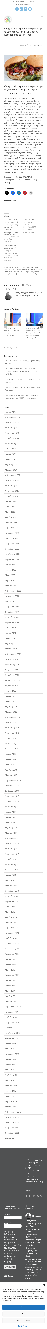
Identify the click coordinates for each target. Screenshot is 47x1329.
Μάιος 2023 (10, 512)
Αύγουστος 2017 (12, 870)
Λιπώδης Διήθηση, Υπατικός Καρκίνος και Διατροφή (33, 1261)
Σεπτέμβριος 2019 (12, 743)
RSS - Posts (8, 1276)
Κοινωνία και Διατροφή (11, 272)
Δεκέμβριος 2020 (12, 664)
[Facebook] (26, 1196)
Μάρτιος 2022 (11, 585)
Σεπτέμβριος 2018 (12, 806)
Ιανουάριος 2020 (12, 722)
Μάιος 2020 (10, 701)
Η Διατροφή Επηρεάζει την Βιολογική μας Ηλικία (31, 1252)
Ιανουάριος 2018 (12, 843)
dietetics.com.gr (36, 1181)
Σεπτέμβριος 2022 (12, 554)
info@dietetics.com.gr (23, 4)
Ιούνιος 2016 (10, 906)
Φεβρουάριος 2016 (13, 927)
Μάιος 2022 (10, 575)
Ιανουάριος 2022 (12, 596)
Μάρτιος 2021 (11, 649)
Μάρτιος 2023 (11, 522)
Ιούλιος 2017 (10, 875)
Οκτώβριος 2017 (12, 859)
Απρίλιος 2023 (11, 517)
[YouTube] (38, 1196)
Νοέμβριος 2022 (12, 543)
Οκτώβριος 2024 (12, 438)
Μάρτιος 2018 (11, 833)
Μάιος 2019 (10, 764)
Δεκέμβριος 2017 (12, 848)
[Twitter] (34, 1196)
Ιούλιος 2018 (10, 812)
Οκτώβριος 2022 (12, 549)
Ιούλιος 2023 (10, 501)
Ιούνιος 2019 (10, 759)
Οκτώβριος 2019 (12, 738)
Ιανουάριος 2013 (12, 1054)
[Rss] (41, 1196)
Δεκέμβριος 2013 (12, 1017)
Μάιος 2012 (10, 1070)
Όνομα (7, 1214)
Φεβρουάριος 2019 (13, 780)
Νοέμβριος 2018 (12, 796)
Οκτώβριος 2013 (12, 1027)
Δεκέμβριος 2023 (12, 485)
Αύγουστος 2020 (12, 685)
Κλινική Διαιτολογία (36, 269)
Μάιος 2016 (10, 912)
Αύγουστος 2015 (12, 954)
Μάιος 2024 (10, 459)
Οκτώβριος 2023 (12, 496)
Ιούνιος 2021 (10, 633)
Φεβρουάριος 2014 (13, 1006)
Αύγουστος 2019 (12, 749)
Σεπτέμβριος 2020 (12, 680)
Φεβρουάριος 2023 (13, 528)
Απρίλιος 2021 (11, 643)
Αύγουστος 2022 (12, 559)
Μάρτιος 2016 (11, 922)
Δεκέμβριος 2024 (12, 427)
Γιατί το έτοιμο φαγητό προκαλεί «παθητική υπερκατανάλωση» (11, 249)
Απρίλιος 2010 (11, 1101)
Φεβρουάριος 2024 (13, 475)
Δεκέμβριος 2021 (12, 601)
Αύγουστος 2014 (12, 975)
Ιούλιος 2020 (10, 691)
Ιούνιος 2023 (10, 506)
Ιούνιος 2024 (10, 454)
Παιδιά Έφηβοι (25, 272)
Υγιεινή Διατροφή (9, 274)
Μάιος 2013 (10, 1048)
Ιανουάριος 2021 (12, 659)
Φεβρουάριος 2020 (13, 717)
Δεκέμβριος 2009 (12, 1122)
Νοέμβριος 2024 (12, 433)
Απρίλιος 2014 (11, 996)
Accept (23, 1307)
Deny (23, 1314)
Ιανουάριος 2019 (12, 785)
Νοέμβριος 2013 (12, 1022)
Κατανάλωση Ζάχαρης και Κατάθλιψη (29, 222)
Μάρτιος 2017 (11, 885)
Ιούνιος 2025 (10, 412)
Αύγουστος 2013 (12, 1038)
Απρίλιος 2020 (11, 706)
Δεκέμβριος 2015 (12, 938)
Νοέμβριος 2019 (12, 733)
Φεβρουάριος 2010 (13, 1112)
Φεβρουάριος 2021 (13, 654)
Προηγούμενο (26, 45)
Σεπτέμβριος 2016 (12, 896)
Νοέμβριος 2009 (12, 1127)
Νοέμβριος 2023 (12, 491)
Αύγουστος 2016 (12, 901)
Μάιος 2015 (10, 970)
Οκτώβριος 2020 (12, 675)
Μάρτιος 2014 (11, 1001)
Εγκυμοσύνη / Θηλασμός (21, 269)
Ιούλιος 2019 (10, 754)
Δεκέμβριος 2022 (12, 538)
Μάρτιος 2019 (11, 775)
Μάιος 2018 (10, 822)
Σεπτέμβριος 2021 (12, 617)
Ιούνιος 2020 (10, 696)
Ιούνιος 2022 (10, 570)
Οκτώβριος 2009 (12, 1133)
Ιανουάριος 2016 (12, 933)
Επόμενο (38, 45)
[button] (43, 1285)
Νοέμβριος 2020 (12, 670)
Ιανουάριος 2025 (12, 422)
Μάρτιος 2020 (11, 712)
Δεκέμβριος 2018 (12, 791)
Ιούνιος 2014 (10, 985)
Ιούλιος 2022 (10, 564)
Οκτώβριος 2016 (12, 891)
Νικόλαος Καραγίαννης (13, 267)
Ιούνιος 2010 (10, 1091)
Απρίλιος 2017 (11, 880)
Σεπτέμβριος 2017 (12, 864)
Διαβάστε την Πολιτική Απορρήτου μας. (11, 1259)
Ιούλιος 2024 (10, 449)
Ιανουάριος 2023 (12, 533)
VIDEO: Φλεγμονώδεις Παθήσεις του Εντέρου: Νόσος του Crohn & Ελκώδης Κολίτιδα (34, 331)
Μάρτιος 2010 (11, 1106)
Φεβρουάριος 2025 (13, 417)
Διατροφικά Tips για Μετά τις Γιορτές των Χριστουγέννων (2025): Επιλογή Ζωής (34, 1272)
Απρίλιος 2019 (11, 770)
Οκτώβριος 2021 (12, 612)
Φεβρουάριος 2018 (13, 838)
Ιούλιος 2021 (10, 627)
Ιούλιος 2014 (10, 980)
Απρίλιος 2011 (11, 1080)
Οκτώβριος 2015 (12, 943)
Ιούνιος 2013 (10, 1043)
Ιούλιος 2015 (10, 959)
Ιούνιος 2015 (10, 964)
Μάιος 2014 (10, 991)
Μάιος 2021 (10, 638)
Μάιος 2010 (10, 1096)
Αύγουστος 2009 (12, 1138)
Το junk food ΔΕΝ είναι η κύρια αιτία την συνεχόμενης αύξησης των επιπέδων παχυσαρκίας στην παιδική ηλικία (11, 227)
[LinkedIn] (30, 1196)
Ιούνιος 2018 (10, 817)
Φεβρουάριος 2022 (13, 591)
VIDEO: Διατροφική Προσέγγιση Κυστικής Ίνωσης (11, 330)
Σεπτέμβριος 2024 (12, 443)
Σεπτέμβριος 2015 (12, 949)
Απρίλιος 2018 (11, 827)
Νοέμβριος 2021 (12, 606)
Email (7, 1223)
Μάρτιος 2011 (11, 1085)
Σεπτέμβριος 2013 (12, 1033)
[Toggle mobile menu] (42, 17)
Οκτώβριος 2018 (12, 801)
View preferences (23, 1320)
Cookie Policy (22, 1326)
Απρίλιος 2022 (11, 580)
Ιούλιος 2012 (10, 1059)
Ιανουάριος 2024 (12, 480)
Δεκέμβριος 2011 (12, 1075)
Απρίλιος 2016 (11, 917)
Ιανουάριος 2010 (12, 1117)
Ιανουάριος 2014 (12, 1012)
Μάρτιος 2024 (11, 470)
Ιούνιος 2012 (10, 1064)
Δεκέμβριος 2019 (12, 728)
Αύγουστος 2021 (12, 622)
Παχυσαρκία (35, 272)
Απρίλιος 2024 (11, 464)
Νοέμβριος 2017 (12, 854)
